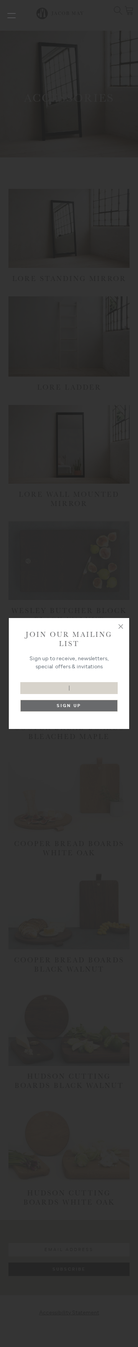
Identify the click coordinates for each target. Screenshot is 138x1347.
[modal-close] (120, 626)
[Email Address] (68, 684)
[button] (11, 15)
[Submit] (68, 708)
